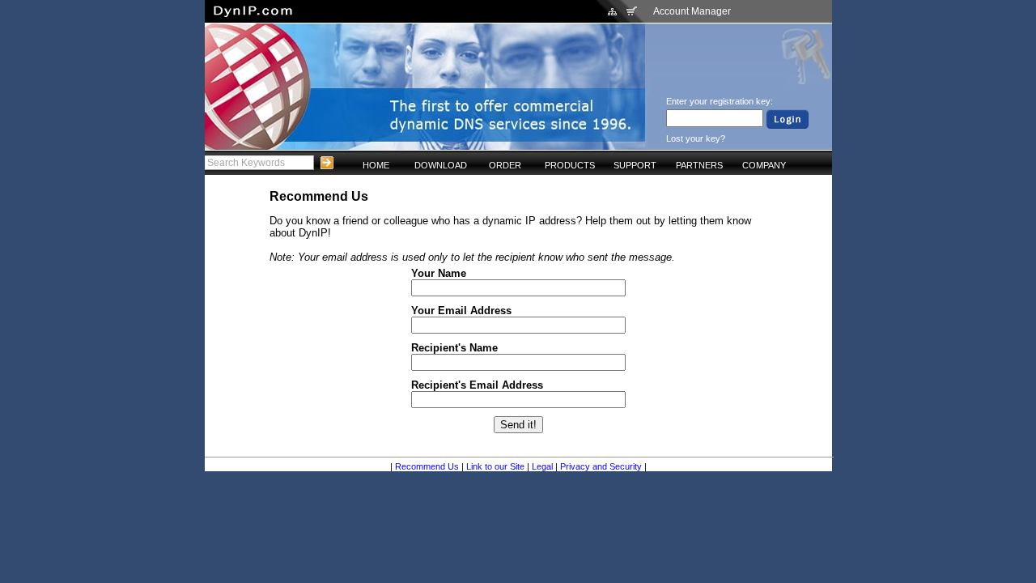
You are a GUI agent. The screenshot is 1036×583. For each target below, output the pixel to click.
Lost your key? (695, 138)
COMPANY (764, 165)
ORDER (505, 165)
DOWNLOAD (440, 165)
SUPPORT (635, 165)
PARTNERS (699, 165)
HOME (376, 165)
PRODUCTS (570, 165)
